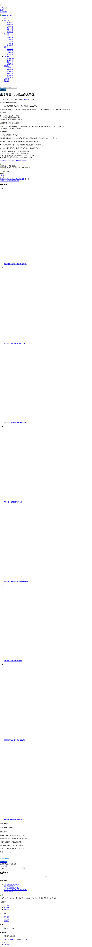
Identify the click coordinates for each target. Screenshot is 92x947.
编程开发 (10, 51)
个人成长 (6, 34)
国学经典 (10, 67)
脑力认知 (10, 35)
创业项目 (10, 64)
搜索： (2, 868)
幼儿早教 (10, 24)
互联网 (6, 47)
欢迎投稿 (6, 921)
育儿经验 (10, 22)
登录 (1, 10)
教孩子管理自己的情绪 (11, 886)
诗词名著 (10, 75)
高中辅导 (10, 30)
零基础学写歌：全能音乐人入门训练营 (12, 179)
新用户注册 (8, 15)
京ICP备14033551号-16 (7, 939)
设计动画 (10, 54)
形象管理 (10, 45)
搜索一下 (3, 89)
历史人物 (10, 77)
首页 (5, 18)
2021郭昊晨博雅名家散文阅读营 (14, 819)
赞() (2, 175)
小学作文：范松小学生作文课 (13, 661)
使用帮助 (6, 917)
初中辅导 (10, 28)
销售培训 (10, 62)
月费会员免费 (4, 858)
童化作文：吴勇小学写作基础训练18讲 (16, 581)
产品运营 (10, 49)
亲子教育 (6, 20)
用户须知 (6, 944)
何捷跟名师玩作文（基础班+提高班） (15, 264)
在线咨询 (3, 866)
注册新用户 (3, 12)
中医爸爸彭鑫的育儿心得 (11, 884)
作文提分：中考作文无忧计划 (9, 181)
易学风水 (10, 73)
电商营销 (6, 56)
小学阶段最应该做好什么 (11, 888)
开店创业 (6, 907)
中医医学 (10, 71)
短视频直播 (10, 58)
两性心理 (10, 39)
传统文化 (10, 69)
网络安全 (10, 52)
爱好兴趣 (10, 41)
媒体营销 (10, 60)
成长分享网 (3, 160)
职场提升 (10, 37)
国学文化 (6, 66)
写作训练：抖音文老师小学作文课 (14, 343)
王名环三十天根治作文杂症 (17, 160)
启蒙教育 (6, 909)
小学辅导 (10, 26)
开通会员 (3, 8)
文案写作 (10, 43)
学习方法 (10, 32)
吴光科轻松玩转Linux (10, 892)
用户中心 (6, 919)
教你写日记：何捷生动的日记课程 (14, 740)
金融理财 (6, 79)
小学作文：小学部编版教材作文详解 (15, 422)
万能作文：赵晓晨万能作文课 (13, 502)
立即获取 (3, 862)
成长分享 (6, 81)
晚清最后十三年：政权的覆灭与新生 (15, 890)
